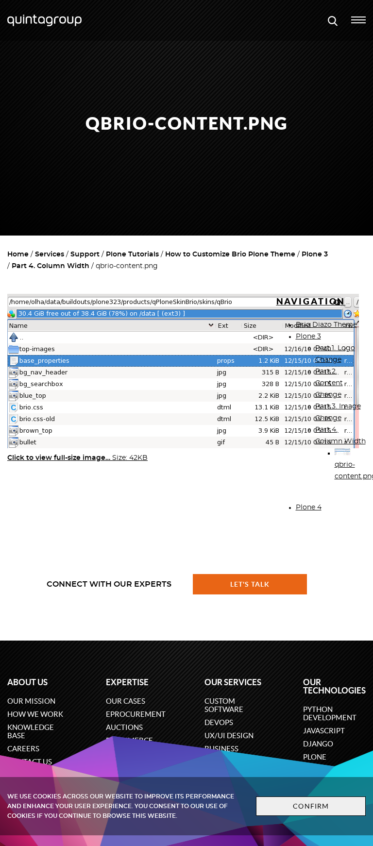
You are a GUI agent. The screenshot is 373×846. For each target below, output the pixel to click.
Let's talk (250, 584)
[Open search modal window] (332, 20)
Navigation (311, 301)
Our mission (31, 701)
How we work (35, 714)
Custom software (223, 705)
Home (18, 254)
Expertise (127, 682)
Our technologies (334, 686)
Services (49, 254)
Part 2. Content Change (329, 383)
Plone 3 (315, 254)
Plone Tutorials (132, 254)
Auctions (124, 727)
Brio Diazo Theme (326, 324)
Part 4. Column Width (50, 266)
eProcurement (136, 714)
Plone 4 (309, 507)
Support (85, 254)
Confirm (311, 806)
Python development (329, 713)
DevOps (218, 722)
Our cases (125, 701)
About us (27, 682)
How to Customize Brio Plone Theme (230, 254)
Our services (232, 682)
